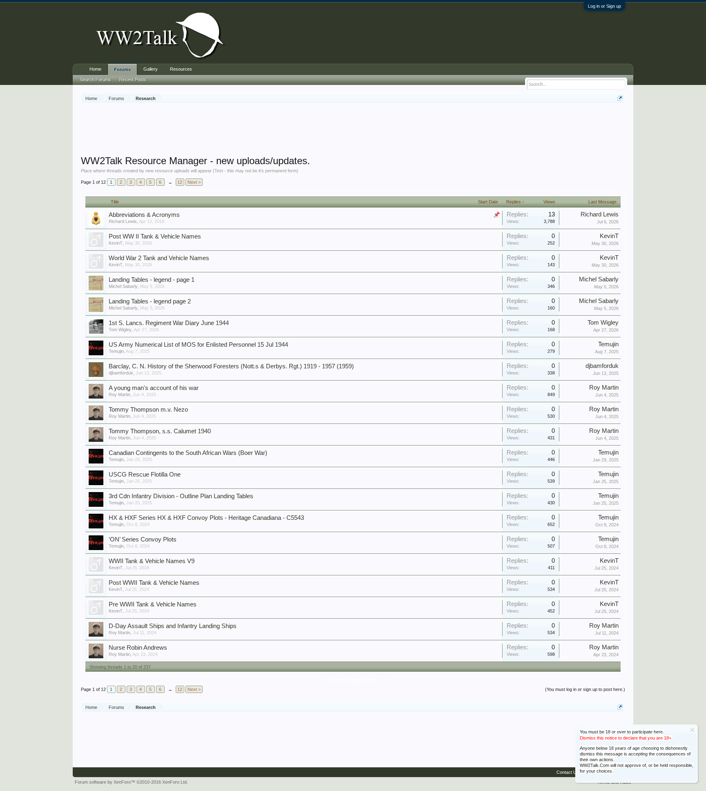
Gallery (150, 69)
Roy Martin (119, 394)
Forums (122, 69)
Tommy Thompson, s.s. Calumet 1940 (160, 431)
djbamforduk (121, 372)
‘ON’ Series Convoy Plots (142, 539)
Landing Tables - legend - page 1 (151, 279)
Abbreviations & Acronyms (144, 215)
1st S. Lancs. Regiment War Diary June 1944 (169, 323)
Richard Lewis (123, 221)
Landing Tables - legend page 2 (150, 301)
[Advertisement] (353, 130)
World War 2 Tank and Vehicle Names (159, 258)
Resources (181, 69)
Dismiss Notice (692, 730)
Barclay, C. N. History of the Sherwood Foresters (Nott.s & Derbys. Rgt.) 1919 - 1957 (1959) (231, 366)
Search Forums (95, 79)
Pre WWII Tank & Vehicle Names (153, 604)
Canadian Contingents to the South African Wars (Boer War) (188, 453)
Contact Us (567, 772)
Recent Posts (132, 79)
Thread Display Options (353, 679)
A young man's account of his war (154, 388)
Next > (194, 182)
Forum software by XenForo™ (131, 782)
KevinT (116, 243)
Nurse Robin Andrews (138, 647)
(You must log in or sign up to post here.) (585, 689)
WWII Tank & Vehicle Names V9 (151, 561)
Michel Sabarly (123, 286)
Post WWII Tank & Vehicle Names (154, 582)
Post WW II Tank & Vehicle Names (155, 236)
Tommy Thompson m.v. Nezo (148, 409)
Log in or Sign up (604, 6)
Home (95, 69)
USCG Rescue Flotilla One (145, 474)
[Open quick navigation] (620, 98)
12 (179, 182)
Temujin (116, 351)
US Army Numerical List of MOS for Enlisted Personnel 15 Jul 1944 (198, 344)
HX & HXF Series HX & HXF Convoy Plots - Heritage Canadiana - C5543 (206, 518)
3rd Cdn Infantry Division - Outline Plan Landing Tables (181, 496)
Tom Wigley (120, 329)
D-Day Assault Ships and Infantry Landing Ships (173, 626)
